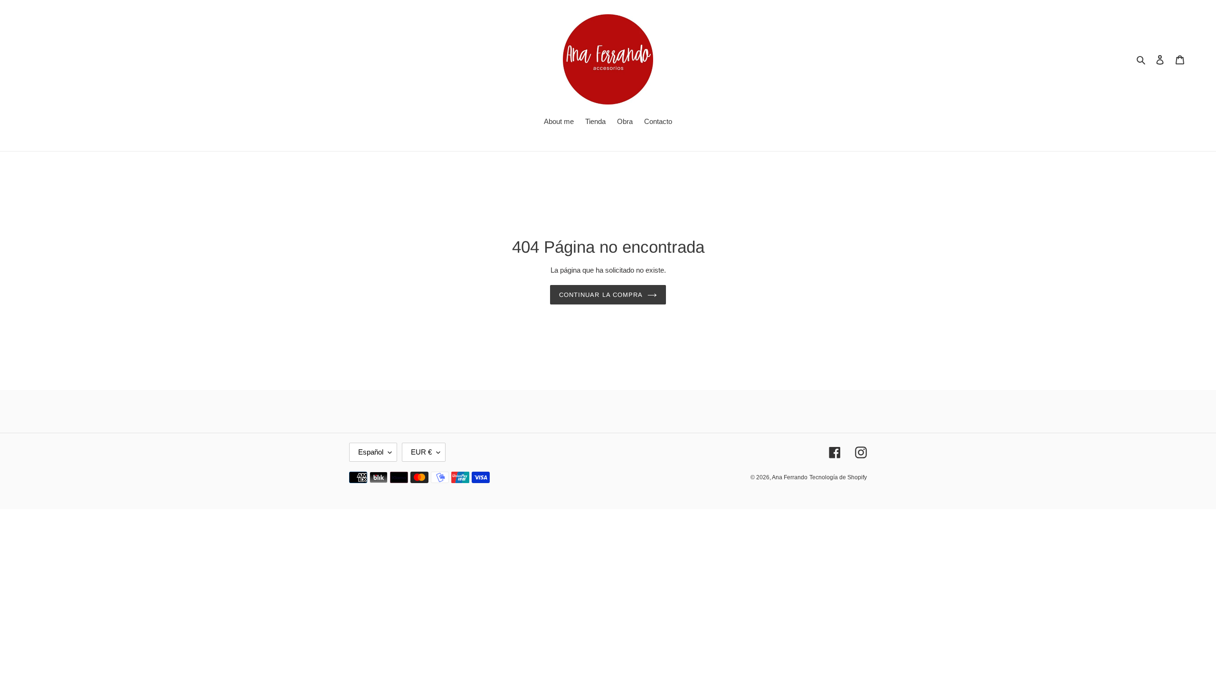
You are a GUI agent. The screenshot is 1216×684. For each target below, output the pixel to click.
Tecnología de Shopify (838, 477)
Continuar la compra (601, 294)
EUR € (421, 452)
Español (370, 452)
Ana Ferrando (790, 477)
